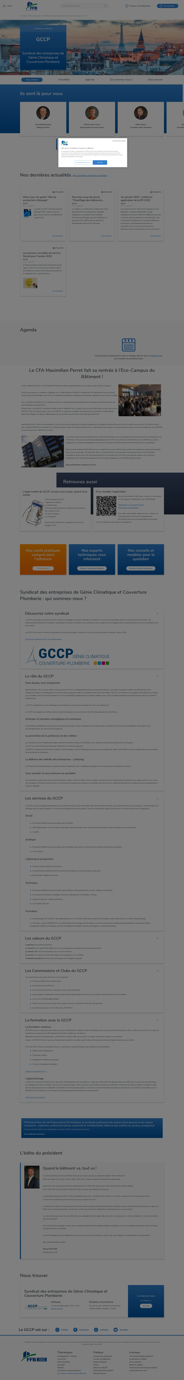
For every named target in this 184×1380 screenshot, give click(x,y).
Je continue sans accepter (119, 140)
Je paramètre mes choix (83, 162)
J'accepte (100, 162)
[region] (92, 152)
